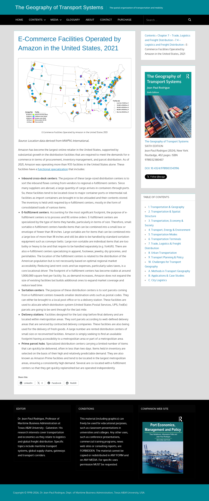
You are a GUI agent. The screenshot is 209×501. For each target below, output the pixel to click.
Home (19, 19)
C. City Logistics (157, 280)
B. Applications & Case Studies (166, 275)
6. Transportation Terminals (164, 239)
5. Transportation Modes (162, 234)
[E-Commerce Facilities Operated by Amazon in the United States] (74, 93)
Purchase (124, 19)
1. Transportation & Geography (166, 207)
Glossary (73, 19)
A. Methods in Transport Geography (169, 271)
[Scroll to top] (201, 493)
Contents (35, 19)
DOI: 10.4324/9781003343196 (162, 168)
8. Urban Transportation (162, 252)
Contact (106, 19)
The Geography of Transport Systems (59, 7)
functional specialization (53, 169)
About (90, 19)
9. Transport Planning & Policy (166, 257)
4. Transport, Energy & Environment (169, 229)
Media (54, 19)
